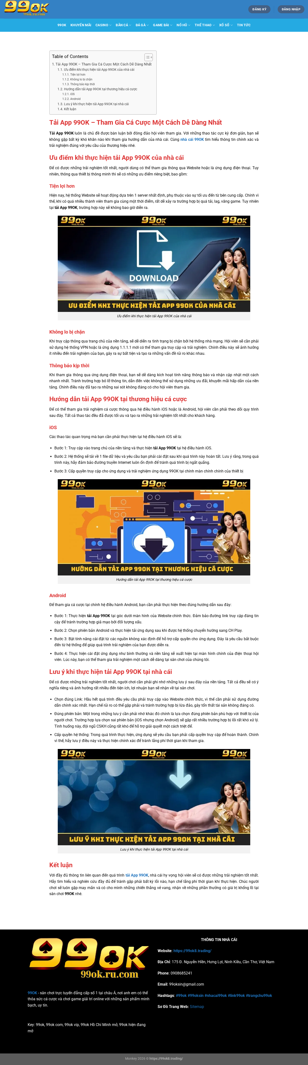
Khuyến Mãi (81, 25)
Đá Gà (141, 25)
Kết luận (70, 109)
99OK (62, 25)
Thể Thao (203, 25)
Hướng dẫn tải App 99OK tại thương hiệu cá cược (100, 89)
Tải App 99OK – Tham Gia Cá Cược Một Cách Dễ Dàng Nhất (104, 64)
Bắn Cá (122, 25)
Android (75, 99)
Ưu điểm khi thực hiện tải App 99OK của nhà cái (99, 69)
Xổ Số (224, 25)
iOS (72, 94)
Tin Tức (243, 25)
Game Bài (161, 25)
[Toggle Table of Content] (146, 57)
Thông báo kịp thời (82, 84)
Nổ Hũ (182, 25)
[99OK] (55, 9)
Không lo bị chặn (81, 79)
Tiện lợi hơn (77, 74)
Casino (102, 25)
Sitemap (197, 1006)
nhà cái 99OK (192, 139)
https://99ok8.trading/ (192, 951)
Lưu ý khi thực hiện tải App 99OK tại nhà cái (96, 104)
